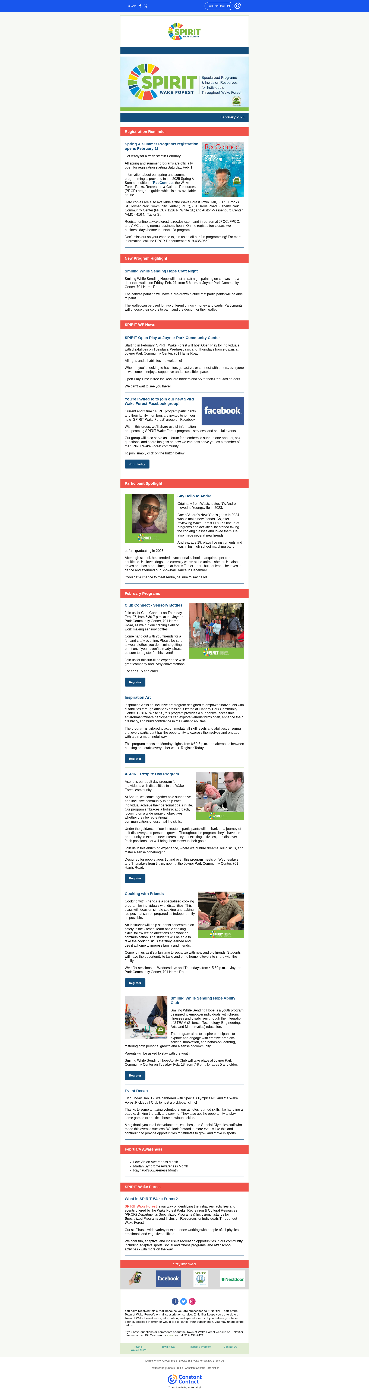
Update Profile (174, 1367)
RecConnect (163, 183)
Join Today (137, 464)
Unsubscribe (157, 1367)
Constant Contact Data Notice (202, 1367)
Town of (138, 1346)
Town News (168, 1346)
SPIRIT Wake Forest (141, 1206)
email (170, 1335)
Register (135, 682)
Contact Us (230, 1346)
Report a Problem (200, 1346)
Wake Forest (138, 1350)
